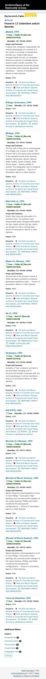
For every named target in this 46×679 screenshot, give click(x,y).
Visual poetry (11, 644)
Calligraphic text (12, 651)
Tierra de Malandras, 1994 (18, 598)
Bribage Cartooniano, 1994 (18, 102)
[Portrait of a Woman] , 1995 (19, 441)
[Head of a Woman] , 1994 (18, 261)
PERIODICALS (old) (29, 341)
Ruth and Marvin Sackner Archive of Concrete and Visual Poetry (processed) (22, 90)
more (7, 655)
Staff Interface (28, 670)
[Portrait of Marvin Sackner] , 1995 (22, 478)
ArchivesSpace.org (19, 673)
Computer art (11, 637)
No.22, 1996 (11, 313)
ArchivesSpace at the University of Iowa (17, 6)
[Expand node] (43, 11)
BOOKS (24, 124)
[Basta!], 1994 (12, 31)
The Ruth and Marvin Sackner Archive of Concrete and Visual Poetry (22, 85)
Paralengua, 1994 (14, 352)
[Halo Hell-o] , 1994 (15, 201)
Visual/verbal (11, 648)
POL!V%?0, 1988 (14, 410)
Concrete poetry (12, 641)
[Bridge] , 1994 (13, 133)
